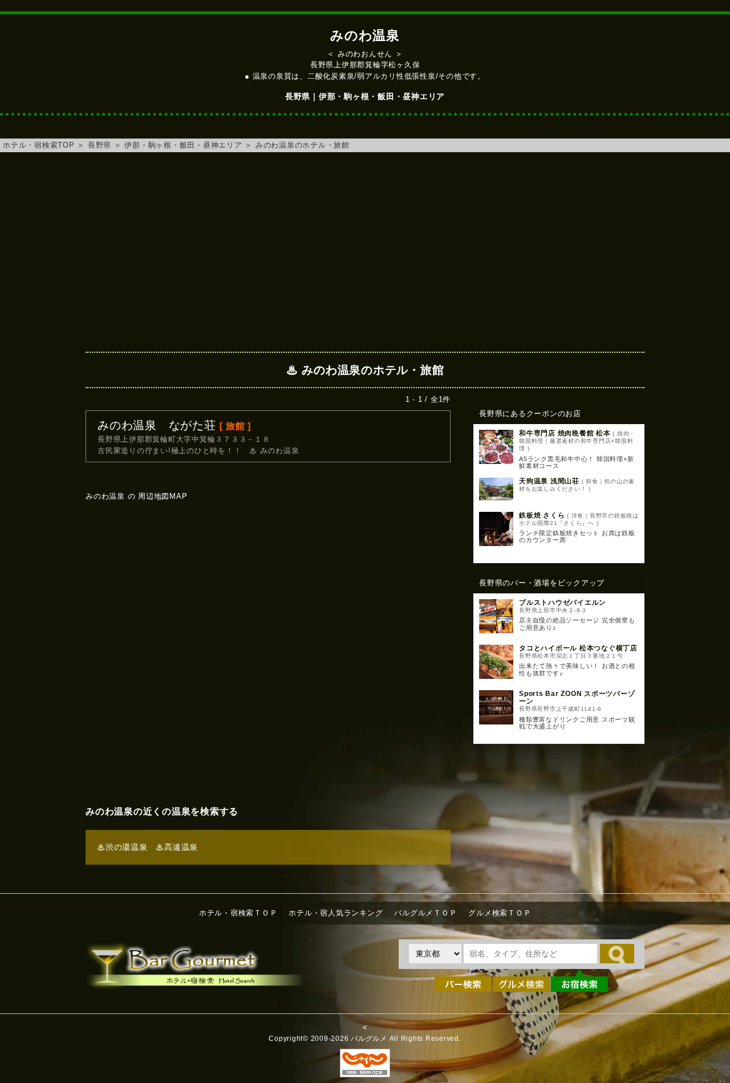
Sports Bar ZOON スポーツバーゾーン (577, 697)
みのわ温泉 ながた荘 (157, 425)
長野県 (99, 145)
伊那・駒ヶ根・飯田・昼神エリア (183, 145)
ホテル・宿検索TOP (39, 145)
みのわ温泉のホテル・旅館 (303, 145)
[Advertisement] (365, 249)
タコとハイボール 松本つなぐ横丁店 (578, 648)
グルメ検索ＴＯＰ (499, 913)
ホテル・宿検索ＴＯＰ (238, 913)
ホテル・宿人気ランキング (336, 913)
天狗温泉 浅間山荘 (549, 481)
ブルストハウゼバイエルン (562, 602)
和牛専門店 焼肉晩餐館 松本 (565, 433)
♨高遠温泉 (177, 847)
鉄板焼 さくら (542, 515)
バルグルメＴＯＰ (425, 913)
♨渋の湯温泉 (122, 847)
